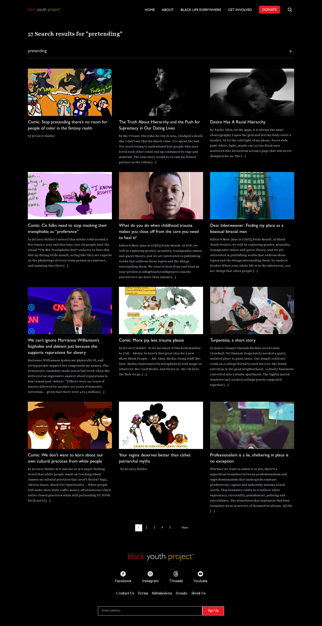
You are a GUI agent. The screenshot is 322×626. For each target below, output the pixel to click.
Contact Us (125, 593)
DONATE (269, 10)
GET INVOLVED (240, 10)
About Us (198, 593)
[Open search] (289, 9)
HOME (150, 10)
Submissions (162, 593)
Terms (143, 593)
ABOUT (168, 10)
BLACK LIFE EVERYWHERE (201, 10)
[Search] (290, 51)
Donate (182, 593)
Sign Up (213, 611)
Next (185, 527)
